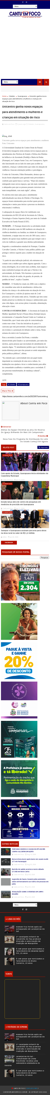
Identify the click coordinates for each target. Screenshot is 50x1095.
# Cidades (11, 384)
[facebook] (23, 2)
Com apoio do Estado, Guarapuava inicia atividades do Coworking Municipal (24, 474)
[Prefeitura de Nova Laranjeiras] (19, 660)
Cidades (12, 96)
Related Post (8, 447)
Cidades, (31, 124)
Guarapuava (22, 96)
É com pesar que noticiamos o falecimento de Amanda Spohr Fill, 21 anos (30, 951)
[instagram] (26, 2)
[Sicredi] (19, 621)
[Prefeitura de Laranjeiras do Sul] (20, 581)
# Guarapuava (23, 384)
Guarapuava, (40, 124)
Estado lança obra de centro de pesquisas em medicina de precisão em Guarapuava (21, 503)
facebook (9, 542)
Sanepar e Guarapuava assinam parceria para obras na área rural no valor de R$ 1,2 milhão (23, 531)
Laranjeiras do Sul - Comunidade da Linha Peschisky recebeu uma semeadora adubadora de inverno (22, 1061)
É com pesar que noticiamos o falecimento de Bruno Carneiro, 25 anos (30, 961)
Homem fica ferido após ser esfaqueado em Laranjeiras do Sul (30, 929)
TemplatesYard (32, 1088)
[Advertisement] (25, 52)
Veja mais (44, 447)
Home (4, 96)
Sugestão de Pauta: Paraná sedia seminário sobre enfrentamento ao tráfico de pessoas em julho (30, 881)
